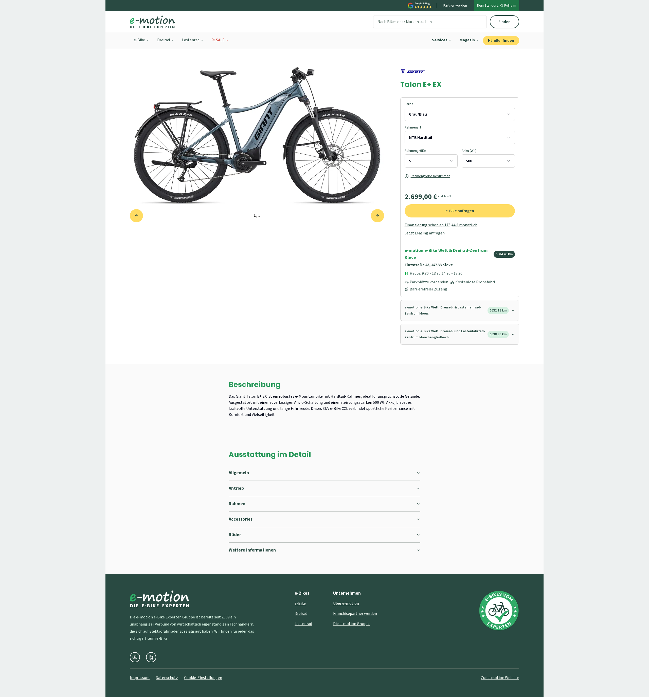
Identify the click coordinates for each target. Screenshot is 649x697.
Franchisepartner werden (355, 613)
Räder (235, 534)
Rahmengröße (415, 150)
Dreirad (163, 40)
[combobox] (460, 114)
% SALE (218, 40)
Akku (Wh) (469, 150)
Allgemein (239, 473)
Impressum (140, 678)
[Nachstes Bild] (377, 215)
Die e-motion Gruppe (351, 624)
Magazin (467, 40)
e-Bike (139, 40)
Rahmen (237, 504)
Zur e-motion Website (500, 678)
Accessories (241, 519)
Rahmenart (413, 127)
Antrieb (236, 488)
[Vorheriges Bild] (136, 215)
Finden (504, 22)
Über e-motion (346, 603)
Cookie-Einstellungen (203, 678)
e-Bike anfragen (459, 211)
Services (439, 40)
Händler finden (501, 40)
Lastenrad (191, 40)
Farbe (409, 104)
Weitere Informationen (252, 550)
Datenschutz (167, 678)
